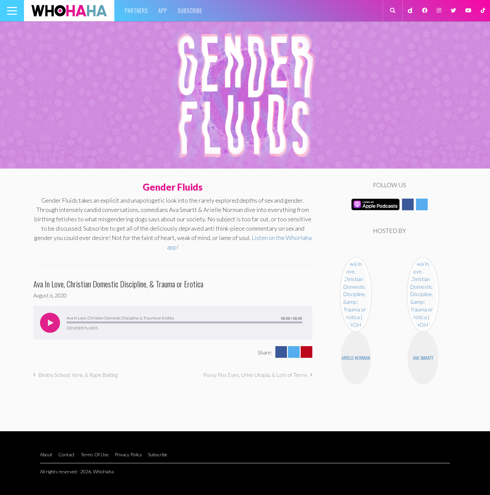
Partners (136, 11)
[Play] (50, 323)
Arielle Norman (356, 357)
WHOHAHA (69, 10)
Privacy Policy (128, 454)
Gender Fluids (173, 187)
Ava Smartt (423, 357)
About (46, 454)
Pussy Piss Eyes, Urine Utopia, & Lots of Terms (255, 375)
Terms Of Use (95, 454)
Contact (66, 454)
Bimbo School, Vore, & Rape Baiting (78, 375)
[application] (172, 322)
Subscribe (190, 11)
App (162, 11)
